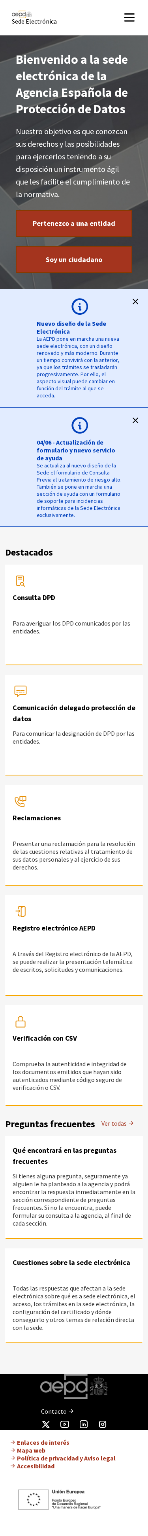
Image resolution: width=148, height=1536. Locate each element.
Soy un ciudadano (74, 259)
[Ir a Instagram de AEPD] (102, 1426)
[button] (135, 17)
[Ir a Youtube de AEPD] (64, 1426)
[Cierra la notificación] (135, 301)
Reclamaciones (37, 817)
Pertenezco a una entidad (74, 223)
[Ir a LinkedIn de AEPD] (83, 1426)
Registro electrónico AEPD (54, 927)
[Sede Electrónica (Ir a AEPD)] (45, 14)
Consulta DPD (34, 597)
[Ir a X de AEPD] (46, 1426)
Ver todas (114, 1123)
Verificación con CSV (45, 1038)
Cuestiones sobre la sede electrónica (71, 1262)
